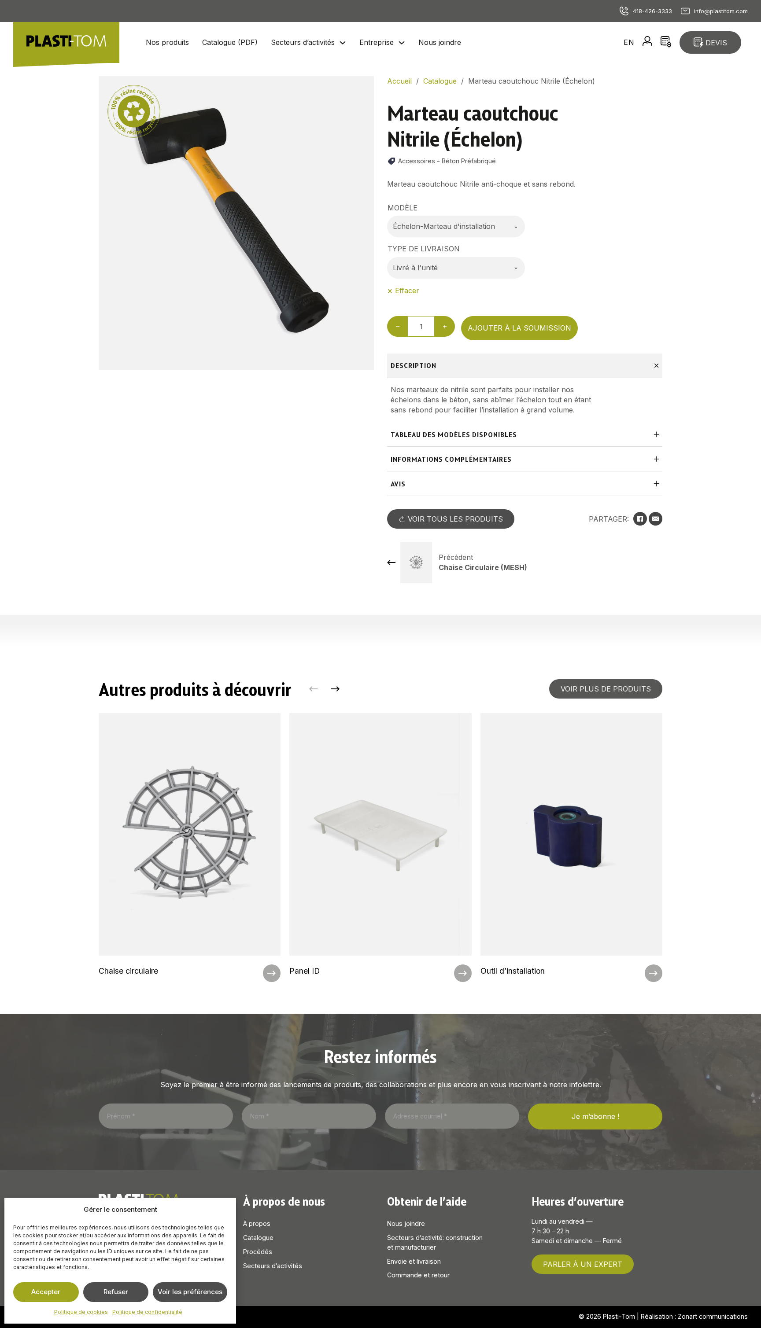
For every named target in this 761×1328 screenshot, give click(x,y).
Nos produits (167, 42)
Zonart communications (713, 1316)
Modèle (402, 207)
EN (629, 42)
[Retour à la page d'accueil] (66, 42)
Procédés (257, 1251)
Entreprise (376, 42)
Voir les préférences (190, 1292)
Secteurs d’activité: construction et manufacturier (435, 1242)
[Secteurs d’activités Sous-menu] (342, 42)
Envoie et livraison (414, 1261)
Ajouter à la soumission (519, 328)
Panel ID (304, 970)
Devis (716, 42)
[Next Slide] (335, 689)
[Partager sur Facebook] (640, 519)
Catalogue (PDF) (230, 42)
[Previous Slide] (313, 689)
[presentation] (190, 847)
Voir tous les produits (455, 519)
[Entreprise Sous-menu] (401, 42)
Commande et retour (418, 1275)
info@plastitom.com (721, 11)
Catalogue (258, 1237)
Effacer (407, 290)
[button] (362, 88)
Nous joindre (439, 42)
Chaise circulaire (128, 970)
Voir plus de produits (606, 688)
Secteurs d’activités (303, 42)
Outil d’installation (512, 970)
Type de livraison (424, 248)
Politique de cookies (81, 1312)
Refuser (115, 1292)
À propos (256, 1223)
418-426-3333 (652, 11)
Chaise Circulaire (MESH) (483, 567)
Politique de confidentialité (147, 1312)
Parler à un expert (582, 1264)
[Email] (655, 519)
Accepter (45, 1292)
